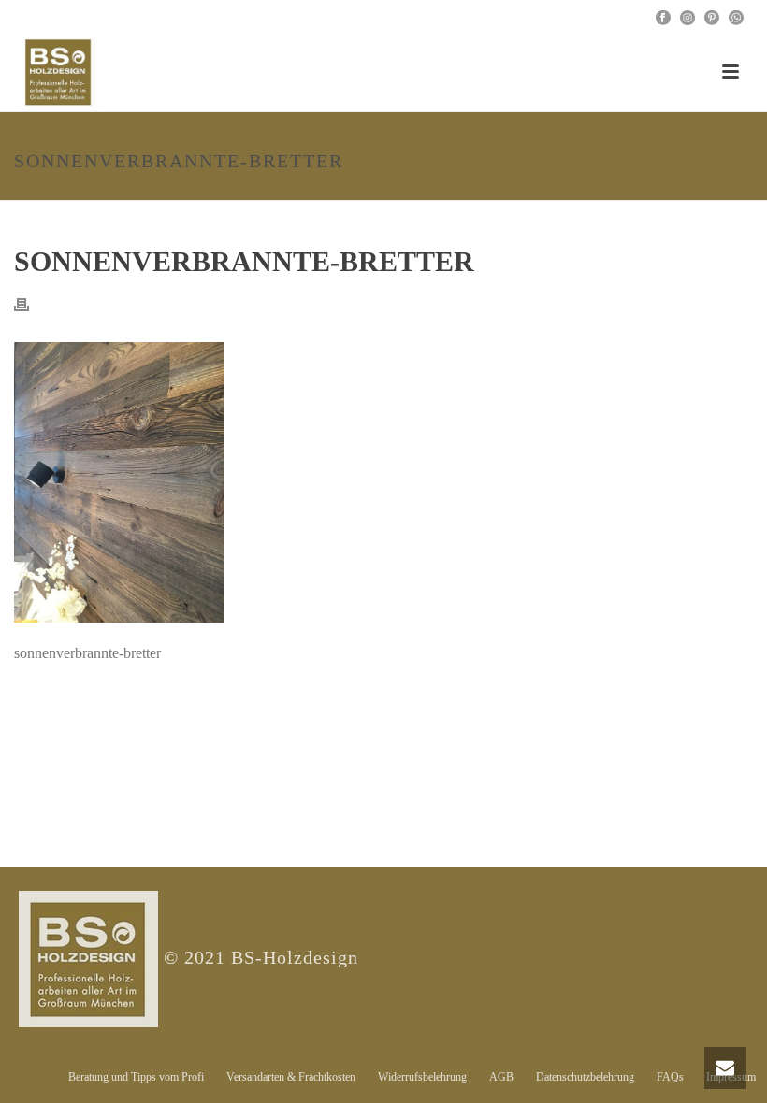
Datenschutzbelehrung (585, 1076)
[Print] (31, 303)
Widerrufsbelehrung (422, 1076)
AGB (501, 1076)
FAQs (670, 1076)
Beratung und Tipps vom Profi (136, 1076)
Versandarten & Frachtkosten (290, 1076)
